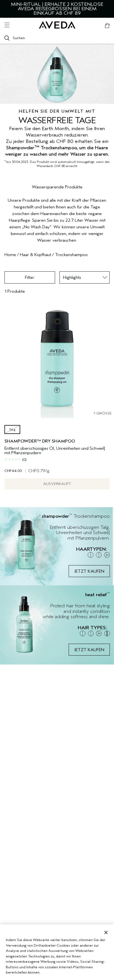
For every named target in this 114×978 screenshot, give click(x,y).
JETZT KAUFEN (89, 571)
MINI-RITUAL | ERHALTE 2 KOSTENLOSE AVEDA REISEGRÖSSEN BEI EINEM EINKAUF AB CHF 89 (57, 8)
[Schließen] (106, 932)
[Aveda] (57, 25)
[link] (57, 546)
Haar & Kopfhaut (35, 254)
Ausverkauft (57, 483)
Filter (29, 277)
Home (10, 254)
